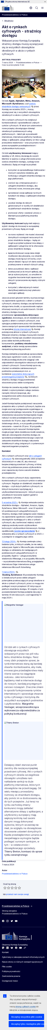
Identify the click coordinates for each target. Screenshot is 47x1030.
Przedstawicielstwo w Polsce (14, 873)
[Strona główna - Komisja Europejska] (8, 7)
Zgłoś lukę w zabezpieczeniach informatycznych (23, 957)
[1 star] (5, 887)
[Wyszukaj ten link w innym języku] (32, 106)
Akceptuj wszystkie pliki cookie (26, 1017)
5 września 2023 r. (10, 502)
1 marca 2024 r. (8, 572)
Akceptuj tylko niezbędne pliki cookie (27, 1024)
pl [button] (31, 7)
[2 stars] (6, 887)
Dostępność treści (10, 981)
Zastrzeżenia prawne (11, 976)
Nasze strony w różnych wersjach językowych (22, 962)
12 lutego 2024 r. (9, 541)
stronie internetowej (22, 329)
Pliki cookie (7, 966)
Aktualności (8, 21)
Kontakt (5, 952)
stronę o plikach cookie (25, 1006)
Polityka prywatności (11, 971)
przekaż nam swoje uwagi (17, 894)
